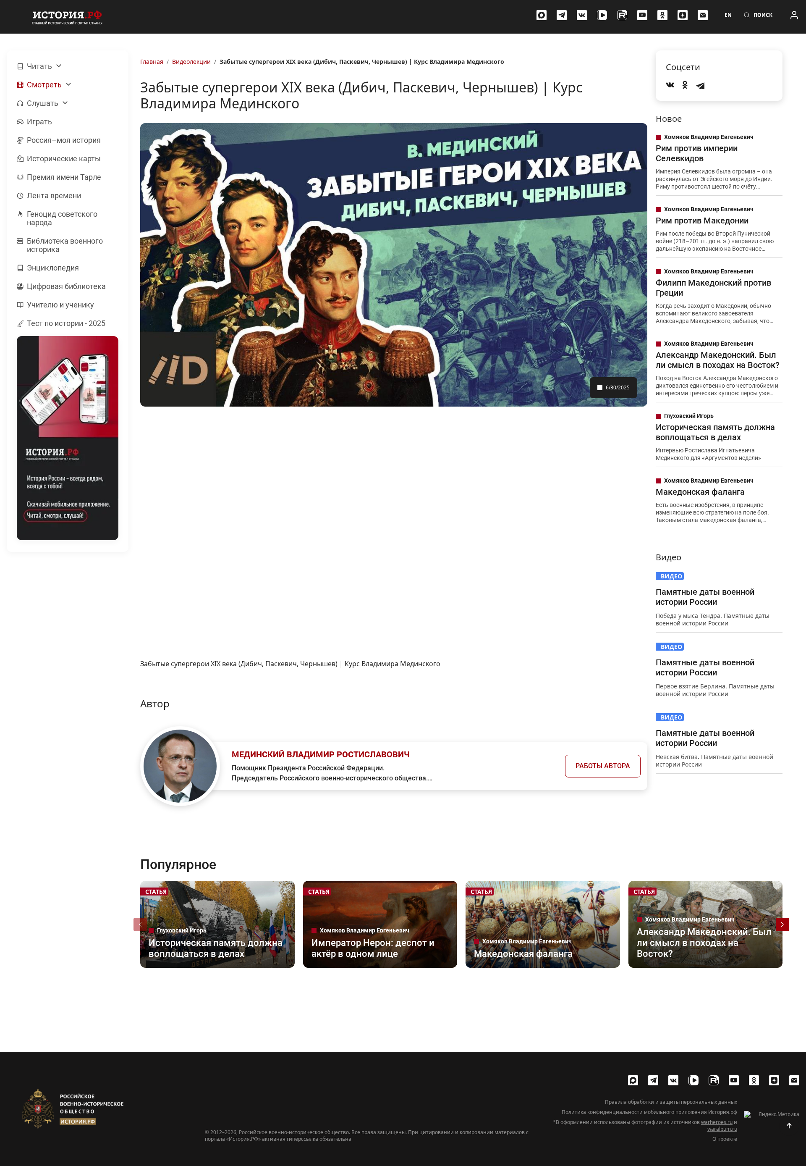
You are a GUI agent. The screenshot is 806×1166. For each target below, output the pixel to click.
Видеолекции (191, 62)
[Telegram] (562, 15)
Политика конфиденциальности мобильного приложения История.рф (649, 1112)
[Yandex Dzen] (683, 15)
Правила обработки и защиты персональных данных (671, 1102)
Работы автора (603, 766)
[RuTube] (622, 15)
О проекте (724, 1139)
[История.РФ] (67, 17)
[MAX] (541, 15)
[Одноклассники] (662, 15)
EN (728, 15)
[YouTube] (642, 15)
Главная (151, 62)
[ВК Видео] (602, 15)
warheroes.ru (717, 1122)
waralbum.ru (722, 1128)
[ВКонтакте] (582, 15)
